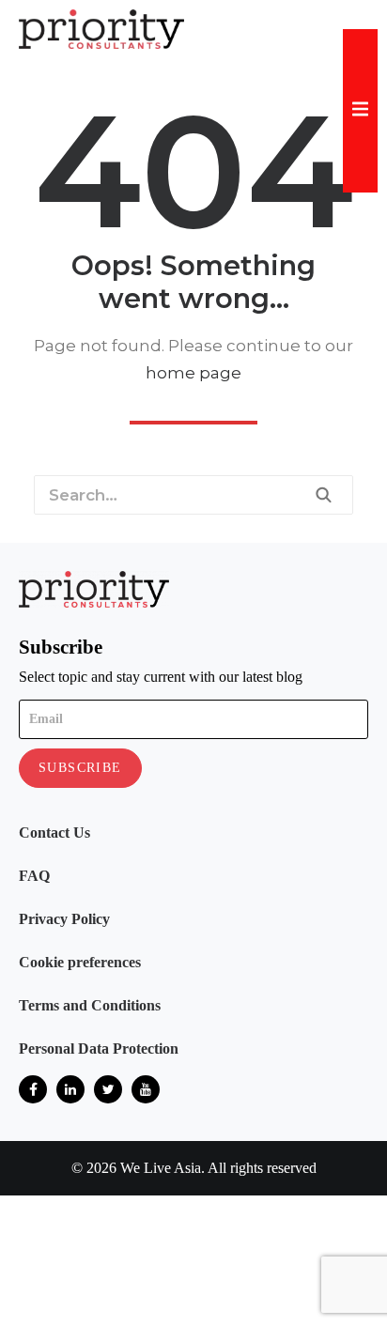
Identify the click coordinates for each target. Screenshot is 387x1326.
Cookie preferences (80, 962)
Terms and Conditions (90, 1005)
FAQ (34, 876)
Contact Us (54, 832)
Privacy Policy (64, 919)
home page (193, 372)
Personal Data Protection (98, 1048)
